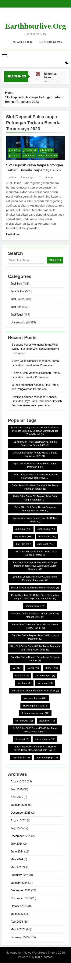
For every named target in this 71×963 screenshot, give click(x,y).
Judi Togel (29, 155)
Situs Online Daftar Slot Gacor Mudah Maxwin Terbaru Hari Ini (35, 626)
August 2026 (18, 781)
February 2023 (20, 937)
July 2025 (17, 828)
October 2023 (19, 906)
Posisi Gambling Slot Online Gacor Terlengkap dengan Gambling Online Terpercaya (35, 597)
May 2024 (17, 859)
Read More (12, 234)
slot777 (51, 668)
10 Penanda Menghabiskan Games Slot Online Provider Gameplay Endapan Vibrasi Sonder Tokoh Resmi (35, 431)
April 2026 (17, 797)
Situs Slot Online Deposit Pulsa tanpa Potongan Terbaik (35, 659)
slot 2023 (22, 675)
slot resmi (22, 739)
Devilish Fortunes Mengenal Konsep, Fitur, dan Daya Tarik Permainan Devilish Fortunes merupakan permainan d (37, 401)
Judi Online (30, 150)
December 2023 (20, 890)
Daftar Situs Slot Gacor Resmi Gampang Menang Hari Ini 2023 (35, 509)
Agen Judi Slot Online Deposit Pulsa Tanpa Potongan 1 (35, 465)
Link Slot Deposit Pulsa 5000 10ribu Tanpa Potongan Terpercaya (35, 578)
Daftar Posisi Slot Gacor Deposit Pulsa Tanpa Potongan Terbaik (35, 487)
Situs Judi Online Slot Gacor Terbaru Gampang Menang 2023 (35, 615)
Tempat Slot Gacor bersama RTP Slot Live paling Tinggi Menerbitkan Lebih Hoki (35, 748)
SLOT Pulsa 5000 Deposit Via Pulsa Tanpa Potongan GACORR (35, 730)
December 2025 (20, 812)
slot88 (33, 668)
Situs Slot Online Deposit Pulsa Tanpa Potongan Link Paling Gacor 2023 (35, 648)
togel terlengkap (47, 757)
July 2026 (17, 789)
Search (55, 260)
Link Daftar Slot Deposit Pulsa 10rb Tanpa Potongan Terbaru (35, 553)
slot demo (24, 683)
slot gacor (45, 683)
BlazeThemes (43, 956)
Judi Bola (14, 150)
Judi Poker (46, 150)
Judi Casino (46, 529)
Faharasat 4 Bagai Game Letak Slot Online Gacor (35, 520)
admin (12, 177)
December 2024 (20, 835)
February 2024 (20, 874)
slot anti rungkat (45, 675)
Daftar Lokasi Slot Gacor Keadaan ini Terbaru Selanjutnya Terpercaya (35, 476)
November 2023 (20, 898)
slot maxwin (24, 720)
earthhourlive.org (35, 26)
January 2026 (19, 804)
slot (16, 668)
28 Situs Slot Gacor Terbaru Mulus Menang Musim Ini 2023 (35, 454)
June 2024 (17, 851)
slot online (47, 720)
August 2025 (18, 820)
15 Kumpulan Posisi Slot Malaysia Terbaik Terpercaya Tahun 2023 (35, 444)
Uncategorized (47, 155)
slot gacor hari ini (35, 698)
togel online (21, 757)
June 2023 (17, 913)
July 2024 (17, 843)
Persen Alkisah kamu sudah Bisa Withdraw (35, 587)
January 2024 (19, 882)
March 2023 (18, 929)
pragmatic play (35, 606)
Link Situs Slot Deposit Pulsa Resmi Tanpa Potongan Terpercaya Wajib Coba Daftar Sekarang (35, 566)
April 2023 (17, 921)
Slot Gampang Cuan (35, 705)
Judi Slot (14, 155)
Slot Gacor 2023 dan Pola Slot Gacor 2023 (35, 690)
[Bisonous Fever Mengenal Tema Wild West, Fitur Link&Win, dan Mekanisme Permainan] (38, 74)
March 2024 (18, 867)
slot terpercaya (45, 739)
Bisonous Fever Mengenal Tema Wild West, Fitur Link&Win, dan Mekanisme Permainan (51, 75)
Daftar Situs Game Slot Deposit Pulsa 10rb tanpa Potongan (35, 498)
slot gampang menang (35, 713)
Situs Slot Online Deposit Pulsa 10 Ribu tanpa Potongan (35, 637)
